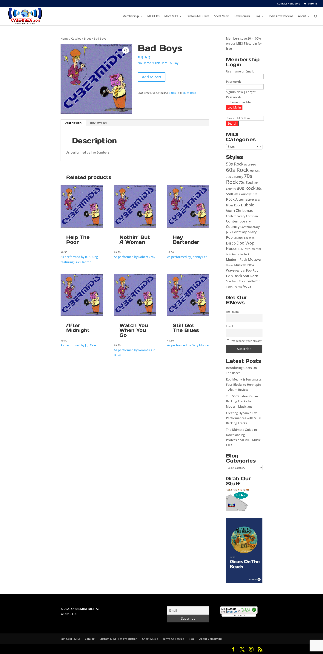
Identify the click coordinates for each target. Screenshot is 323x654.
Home (65, 38)
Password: (233, 82)
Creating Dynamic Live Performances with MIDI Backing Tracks (243, 418)
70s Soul (246, 182)
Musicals (240, 265)
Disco (231, 243)
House (231, 248)
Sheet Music (221, 16)
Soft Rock (250, 275)
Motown (255, 259)
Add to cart (151, 76)
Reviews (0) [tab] (98, 123)
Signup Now (234, 92)
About (302, 16)
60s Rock (237, 170)
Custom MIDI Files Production (118, 639)
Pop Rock (234, 275)
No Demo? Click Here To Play (158, 63)
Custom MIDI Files (198, 16)
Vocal (247, 286)
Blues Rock (189, 93)
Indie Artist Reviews (281, 16)
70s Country (234, 177)
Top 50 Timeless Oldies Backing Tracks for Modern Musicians (242, 401)
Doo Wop (245, 243)
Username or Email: (240, 71)
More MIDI (171, 16)
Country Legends (244, 237)
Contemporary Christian (242, 216)
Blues (87, 38)
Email (229, 326)
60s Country (250, 164)
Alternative (244, 199)
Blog (257, 16)
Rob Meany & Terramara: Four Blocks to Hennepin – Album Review (244, 384)
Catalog (76, 38)
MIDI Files (153, 16)
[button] (125, 50)
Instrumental (252, 249)
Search (232, 123)
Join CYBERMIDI (70, 639)
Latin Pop (231, 254)
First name (232, 311)
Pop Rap (252, 270)
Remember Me (240, 102)
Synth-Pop (253, 281)
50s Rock (234, 164)
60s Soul (255, 171)
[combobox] (244, 146)
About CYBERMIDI (210, 639)
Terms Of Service (173, 639)
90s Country (242, 194)
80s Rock (246, 188)
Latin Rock (243, 254)
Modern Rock (236, 259)
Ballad (258, 200)
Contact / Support (288, 3)
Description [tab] (73, 123)
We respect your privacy (246, 341)
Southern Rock (235, 281)
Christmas (244, 210)
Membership (130, 16)
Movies (229, 265)
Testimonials (242, 16)
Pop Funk (240, 270)
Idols (240, 249)
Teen (229, 286)
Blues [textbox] (243, 147)
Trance (237, 286)
